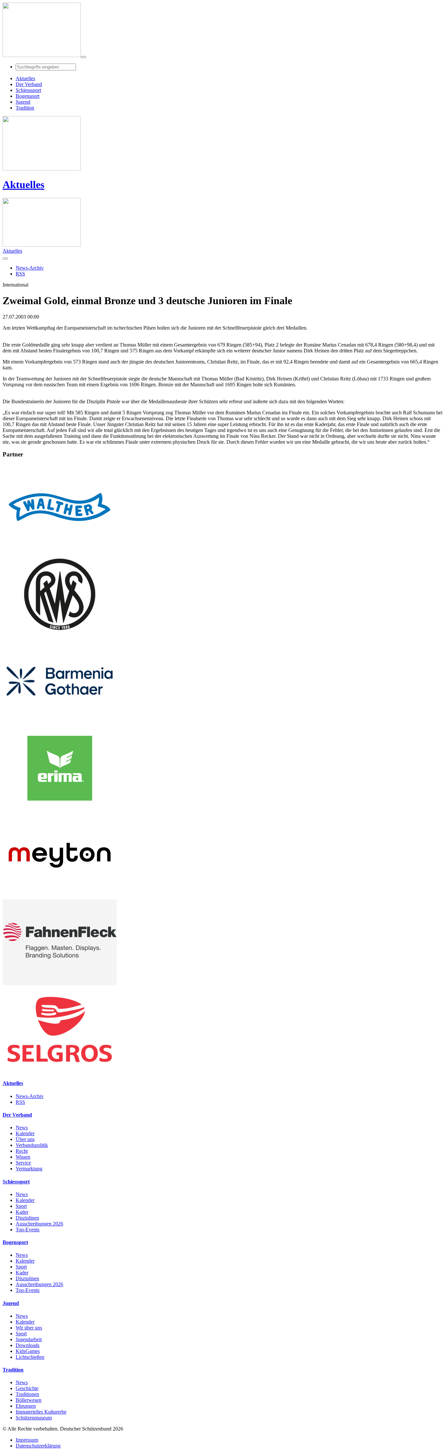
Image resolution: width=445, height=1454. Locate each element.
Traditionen (27, 1394)
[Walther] (60, 548)
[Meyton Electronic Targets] (60, 896)
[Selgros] (60, 1070)
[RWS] (60, 635)
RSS (20, 1102)
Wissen (23, 1157)
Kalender (25, 1133)
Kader (22, 1212)
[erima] (60, 809)
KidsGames (28, 1351)
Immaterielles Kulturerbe (41, 1412)
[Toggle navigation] (83, 57)
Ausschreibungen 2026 (39, 1223)
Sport (21, 1206)
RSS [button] (20, 273)
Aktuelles (23, 184)
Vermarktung (29, 1168)
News (22, 1127)
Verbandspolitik (32, 1145)
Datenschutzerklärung (38, 1445)
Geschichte (27, 1388)
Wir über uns (29, 1327)
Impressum (27, 1440)
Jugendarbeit (29, 1339)
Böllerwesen (28, 1400)
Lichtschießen (30, 1357)
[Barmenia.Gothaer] (60, 722)
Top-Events (27, 1229)
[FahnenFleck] (60, 983)
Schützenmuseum (34, 1417)
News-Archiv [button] (30, 268)
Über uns (25, 1139)
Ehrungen (26, 1406)
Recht (22, 1151)
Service (23, 1162)
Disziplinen (27, 1218)
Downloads (27, 1345)
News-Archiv (30, 1096)
